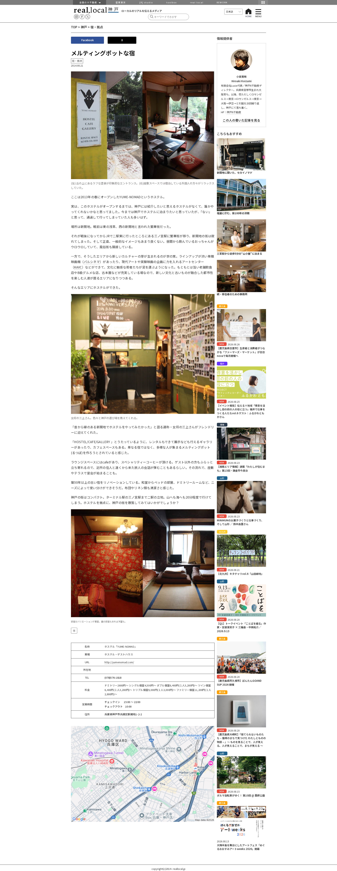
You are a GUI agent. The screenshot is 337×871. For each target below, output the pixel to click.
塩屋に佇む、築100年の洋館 (233, 213)
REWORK (222, 2)
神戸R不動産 (234, 112)
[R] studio (146, 2)
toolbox (171, 2)
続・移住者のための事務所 (232, 294)
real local (196, 2)
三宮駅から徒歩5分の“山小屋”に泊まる (239, 253)
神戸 (84, 27)
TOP (74, 27)
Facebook (87, 40)
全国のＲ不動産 (89, 2)
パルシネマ (92, 261)
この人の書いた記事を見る (241, 120)
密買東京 (121, 2)
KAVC (78, 267)
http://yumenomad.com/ (119, 662)
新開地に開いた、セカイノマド (234, 172)
